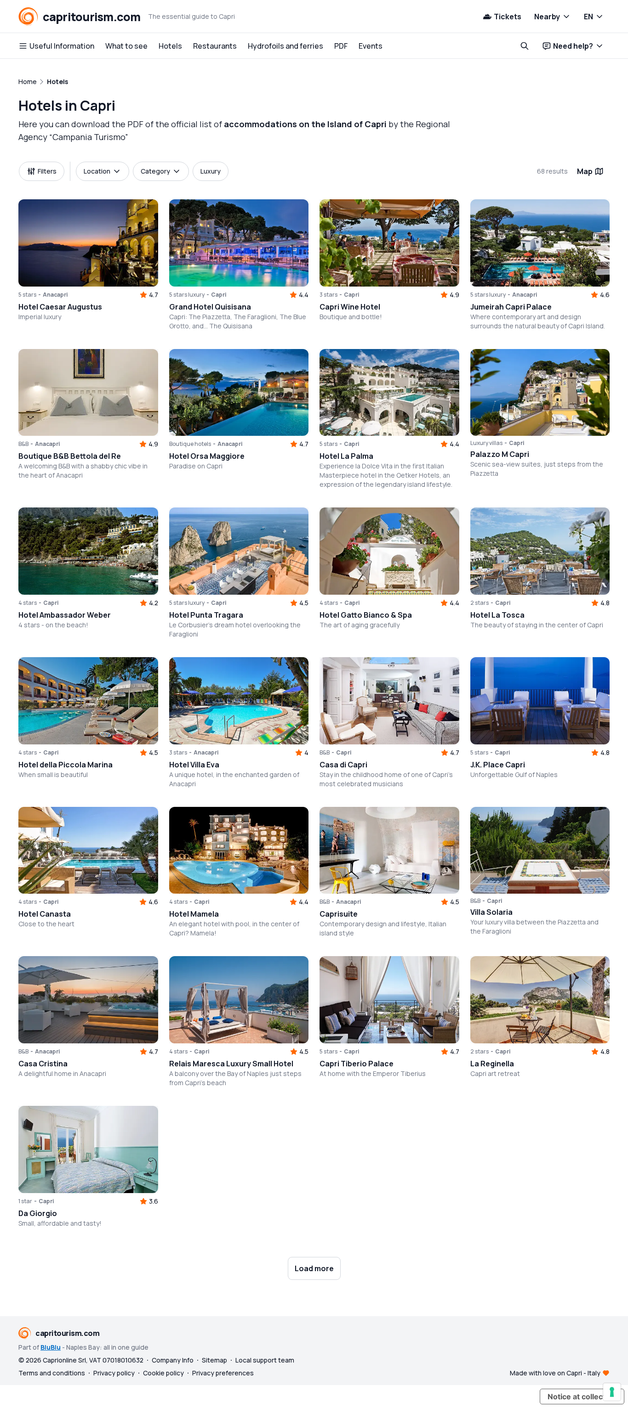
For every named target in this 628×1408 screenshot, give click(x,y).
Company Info (173, 1360)
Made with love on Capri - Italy (555, 1373)
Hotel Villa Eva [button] (194, 765)
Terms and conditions (51, 1373)
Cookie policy (163, 1373)
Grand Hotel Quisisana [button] (210, 307)
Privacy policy (114, 1373)
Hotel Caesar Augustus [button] (60, 307)
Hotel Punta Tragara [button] (206, 615)
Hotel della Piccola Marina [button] (65, 765)
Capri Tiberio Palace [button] (357, 1064)
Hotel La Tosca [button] (497, 615)
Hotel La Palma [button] (346, 456)
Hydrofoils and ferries (285, 46)
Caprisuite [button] (339, 914)
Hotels (170, 46)
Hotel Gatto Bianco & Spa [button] (366, 615)
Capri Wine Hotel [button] (350, 307)
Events (371, 46)
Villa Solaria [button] (491, 912)
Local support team (264, 1360)
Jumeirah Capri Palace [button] (511, 307)
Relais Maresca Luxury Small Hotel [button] (231, 1064)
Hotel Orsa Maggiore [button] (207, 456)
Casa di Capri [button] (343, 765)
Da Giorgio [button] (37, 1213)
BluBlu (50, 1347)
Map (585, 171)
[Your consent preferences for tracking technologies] (612, 1392)
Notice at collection (582, 1396)
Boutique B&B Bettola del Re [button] (69, 456)
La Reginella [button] (492, 1064)
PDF (341, 46)
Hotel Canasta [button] (44, 914)
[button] (88, 243)
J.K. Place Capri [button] (497, 765)
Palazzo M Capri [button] (499, 454)
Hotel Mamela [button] (194, 914)
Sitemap (214, 1360)
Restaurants (215, 46)
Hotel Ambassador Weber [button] (64, 615)
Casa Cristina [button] (43, 1064)
